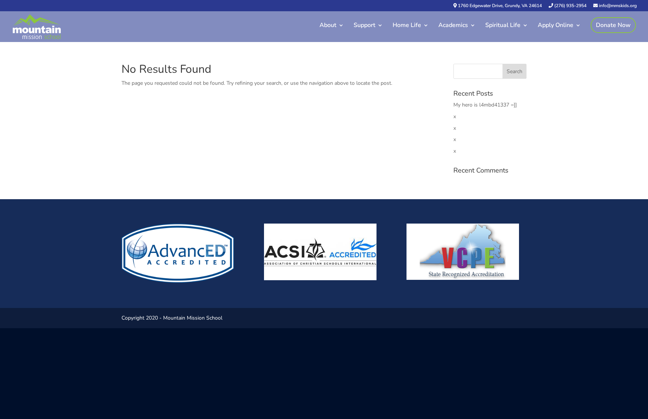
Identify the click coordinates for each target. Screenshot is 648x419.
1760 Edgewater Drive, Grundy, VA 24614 (499, 6)
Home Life (407, 26)
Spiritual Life (502, 26)
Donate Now (613, 25)
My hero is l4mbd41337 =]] (485, 104)
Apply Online (555, 26)
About (328, 26)
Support (364, 26)
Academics (453, 26)
